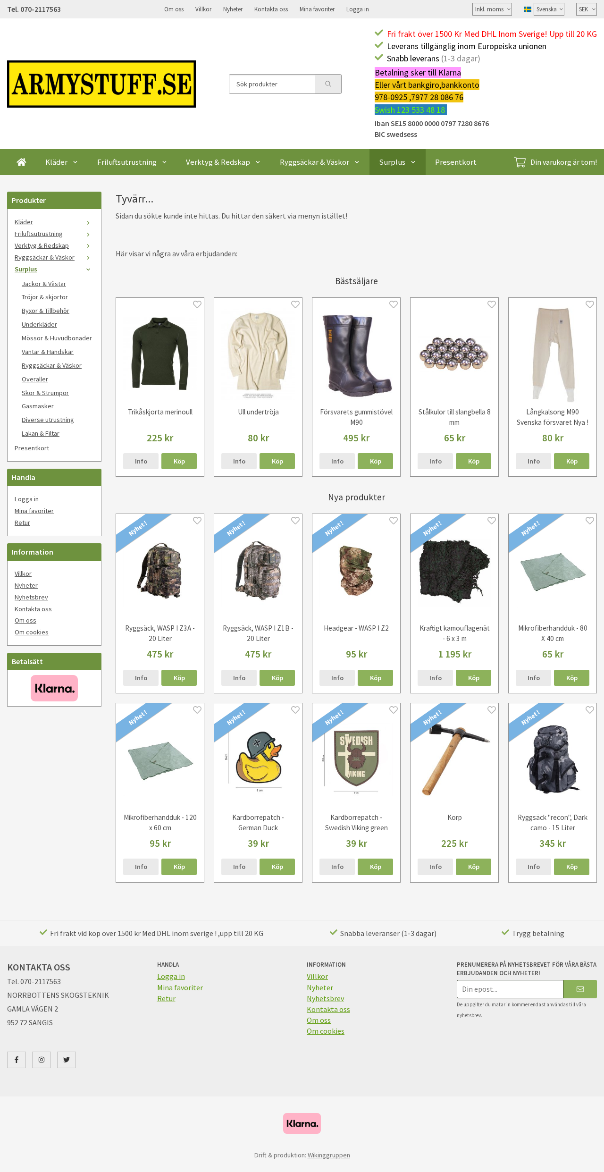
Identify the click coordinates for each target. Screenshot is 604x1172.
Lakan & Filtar (40, 433)
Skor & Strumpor (45, 392)
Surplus (392, 162)
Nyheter (233, 9)
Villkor (203, 9)
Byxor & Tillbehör (45, 310)
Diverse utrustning (48, 419)
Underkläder (39, 324)
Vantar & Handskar (48, 351)
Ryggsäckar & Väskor (314, 162)
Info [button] (141, 461)
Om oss (174, 9)
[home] (21, 162)
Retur (22, 522)
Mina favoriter (317, 9)
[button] (179, 461)
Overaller (35, 379)
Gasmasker (38, 406)
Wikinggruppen (329, 1155)
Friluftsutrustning (127, 162)
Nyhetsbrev (31, 597)
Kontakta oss (271, 9)
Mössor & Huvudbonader (57, 338)
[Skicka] (580, 989)
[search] (328, 84)
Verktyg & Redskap (218, 162)
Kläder (56, 162)
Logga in (357, 9)
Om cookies (32, 632)
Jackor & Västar (44, 283)
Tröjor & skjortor (45, 297)
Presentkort (456, 162)
